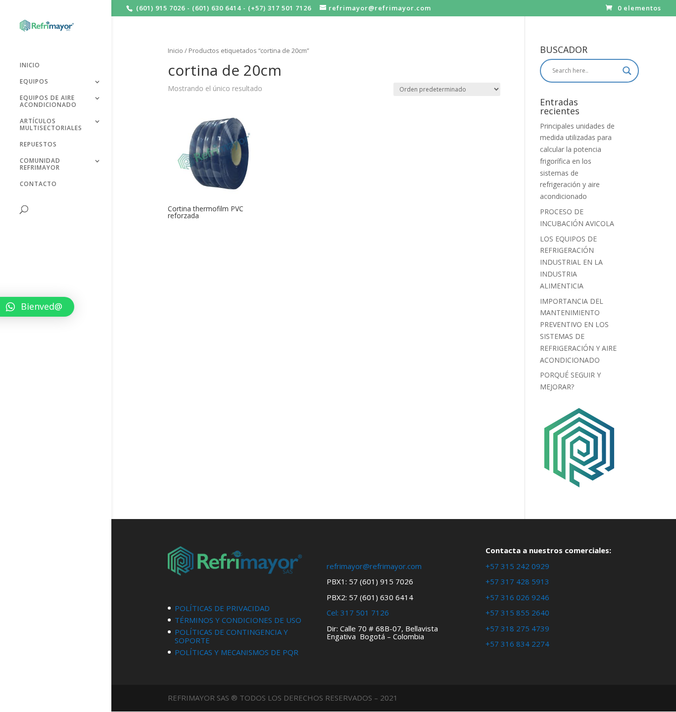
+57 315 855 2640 (517, 612)
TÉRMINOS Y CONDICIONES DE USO (238, 620)
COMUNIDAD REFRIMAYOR (40, 164)
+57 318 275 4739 (517, 628)
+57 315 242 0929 (517, 566)
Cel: (332, 612)
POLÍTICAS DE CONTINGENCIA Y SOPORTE (231, 636)
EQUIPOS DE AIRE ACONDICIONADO (48, 102)
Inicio (175, 50)
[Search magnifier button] (627, 71)
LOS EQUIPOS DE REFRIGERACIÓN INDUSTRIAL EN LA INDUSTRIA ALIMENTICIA (571, 262)
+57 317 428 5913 (517, 581)
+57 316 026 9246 (517, 597)
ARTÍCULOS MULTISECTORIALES (51, 125)
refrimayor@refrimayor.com (374, 566)
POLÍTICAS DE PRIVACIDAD (222, 608)
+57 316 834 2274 (517, 644)
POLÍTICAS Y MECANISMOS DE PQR (236, 652)
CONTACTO (38, 184)
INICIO (30, 65)
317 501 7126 (364, 612)
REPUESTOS (38, 144)
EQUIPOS (34, 82)
